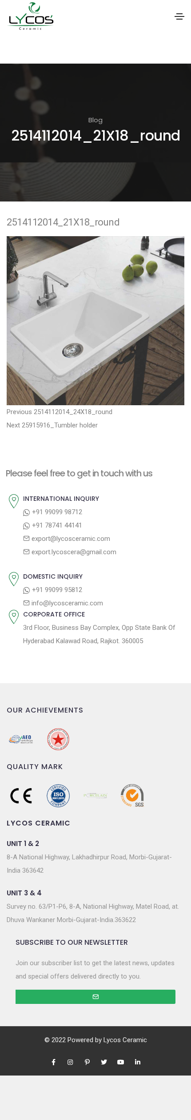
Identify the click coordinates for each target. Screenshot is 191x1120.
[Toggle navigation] (179, 16)
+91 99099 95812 (56, 590)
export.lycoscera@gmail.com (73, 552)
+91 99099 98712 (56, 512)
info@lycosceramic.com (66, 603)
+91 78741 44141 (56, 525)
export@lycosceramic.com (70, 539)
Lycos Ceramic (125, 1040)
